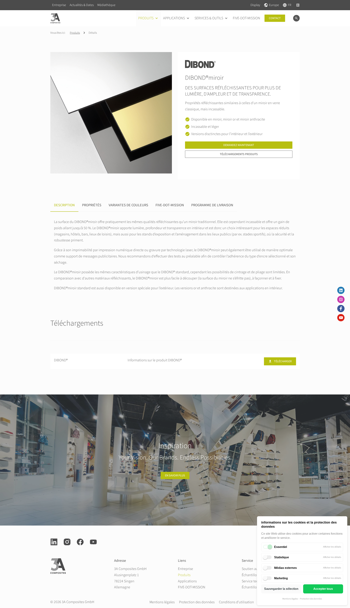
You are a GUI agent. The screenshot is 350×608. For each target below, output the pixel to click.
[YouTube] (341, 317)
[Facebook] (341, 308)
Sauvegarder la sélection (281, 588)
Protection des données (311, 598)
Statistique (281, 557)
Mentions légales (290, 598)
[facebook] (80, 542)
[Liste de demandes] (298, 5)
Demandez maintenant (238, 145)
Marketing (281, 578)
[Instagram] (341, 299)
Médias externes (285, 567)
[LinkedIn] (341, 290)
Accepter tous (323, 588)
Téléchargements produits (239, 154)
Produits (75, 32)
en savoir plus (175, 475)
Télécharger (283, 361)
